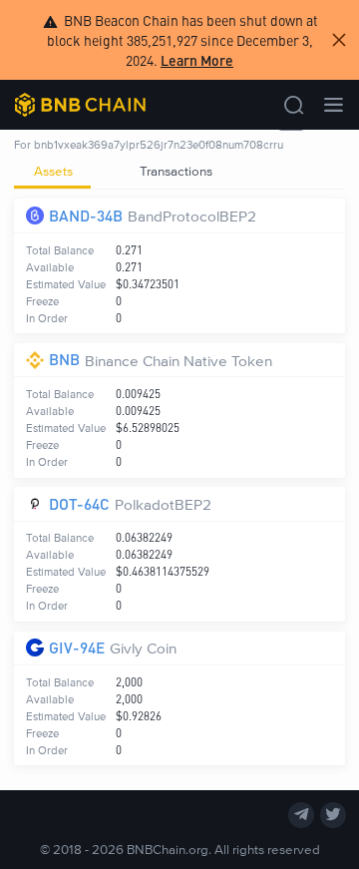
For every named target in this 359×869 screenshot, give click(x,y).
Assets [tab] (53, 171)
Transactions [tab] (176, 171)
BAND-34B (86, 215)
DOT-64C (79, 503)
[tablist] (179, 171)
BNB (64, 358)
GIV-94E (77, 647)
